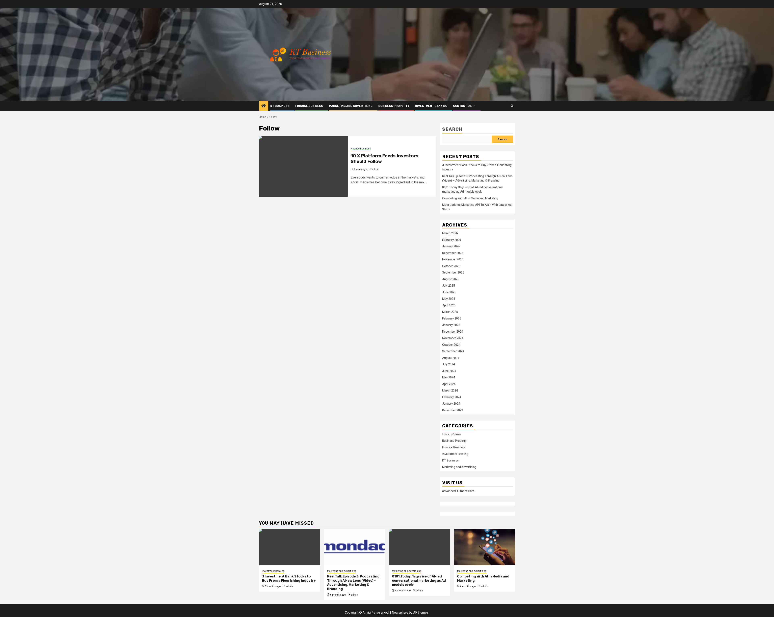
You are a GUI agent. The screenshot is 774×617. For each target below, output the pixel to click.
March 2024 (450, 390)
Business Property (393, 106)
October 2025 (451, 266)
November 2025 (452, 259)
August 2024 (450, 358)
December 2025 (452, 253)
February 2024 (451, 397)
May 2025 (448, 299)
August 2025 (450, 279)
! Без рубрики (451, 434)
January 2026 (451, 246)
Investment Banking (431, 106)
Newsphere (400, 612)
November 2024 (452, 338)
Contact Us (462, 106)
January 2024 (451, 403)
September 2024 (453, 351)
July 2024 (448, 364)
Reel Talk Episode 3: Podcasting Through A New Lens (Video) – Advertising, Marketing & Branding (353, 582)
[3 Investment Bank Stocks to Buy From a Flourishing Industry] (289, 547)
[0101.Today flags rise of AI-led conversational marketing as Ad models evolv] (419, 547)
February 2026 (451, 240)
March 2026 (450, 233)
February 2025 (451, 318)
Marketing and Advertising (350, 106)
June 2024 (449, 371)
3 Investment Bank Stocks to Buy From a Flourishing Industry (289, 578)
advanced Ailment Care (458, 491)
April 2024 (448, 384)
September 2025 (453, 272)
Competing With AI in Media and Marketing (470, 198)
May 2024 (448, 377)
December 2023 (452, 410)
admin (375, 169)
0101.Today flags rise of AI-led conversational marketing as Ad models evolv (419, 580)
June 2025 (449, 292)
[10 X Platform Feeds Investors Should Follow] (303, 166)
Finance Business (309, 106)
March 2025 (450, 312)
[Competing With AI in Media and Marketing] (484, 547)
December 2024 (452, 331)
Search (452, 129)
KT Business (279, 106)
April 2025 (448, 305)
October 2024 (451, 345)
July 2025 (448, 285)
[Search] (512, 106)
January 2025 (451, 325)
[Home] (263, 106)
